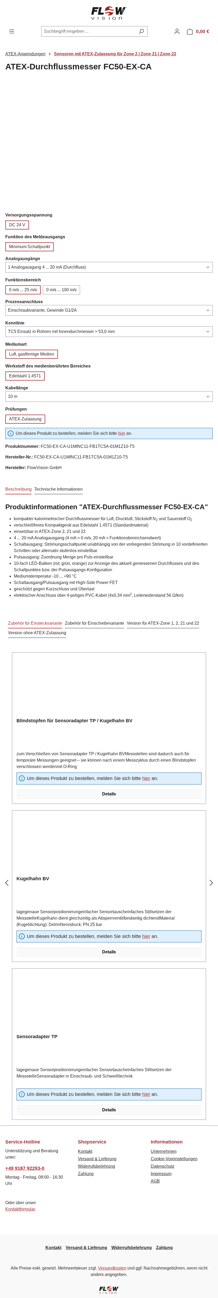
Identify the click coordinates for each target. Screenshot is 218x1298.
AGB (155, 1181)
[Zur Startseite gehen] (109, 13)
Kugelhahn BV (32, 878)
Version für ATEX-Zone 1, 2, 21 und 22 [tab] (163, 623)
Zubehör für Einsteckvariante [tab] (35, 623)
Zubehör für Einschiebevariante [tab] (94, 623)
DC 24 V (17, 225)
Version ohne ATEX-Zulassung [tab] (37, 633)
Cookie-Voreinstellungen (174, 1159)
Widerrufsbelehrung (96, 1166)
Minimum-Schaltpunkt (29, 246)
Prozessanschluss (24, 301)
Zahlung (86, 1173)
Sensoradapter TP (36, 1036)
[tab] (18, 489)
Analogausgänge (22, 258)
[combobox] (88, 31)
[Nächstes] (211, 883)
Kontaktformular (20, 1209)
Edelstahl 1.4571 (25, 376)
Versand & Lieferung (97, 1159)
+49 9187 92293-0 (24, 1168)
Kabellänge (16, 387)
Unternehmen (164, 1151)
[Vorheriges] (7, 883)
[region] (109, 144)
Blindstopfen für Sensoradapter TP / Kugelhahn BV (74, 720)
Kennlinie (14, 322)
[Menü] (11, 31)
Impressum (161, 1173)
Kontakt (85, 1151)
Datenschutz (162, 1166)
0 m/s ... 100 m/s (61, 289)
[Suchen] (141, 31)
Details (109, 794)
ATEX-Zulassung (25, 419)
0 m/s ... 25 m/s (23, 289)
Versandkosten (112, 1268)
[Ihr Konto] (177, 31)
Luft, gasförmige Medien (31, 354)
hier (121, 433)
